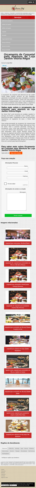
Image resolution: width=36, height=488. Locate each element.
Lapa (22, 448)
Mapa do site (4, 477)
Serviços (17, 17)
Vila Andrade (24, 451)
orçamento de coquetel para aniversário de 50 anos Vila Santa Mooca (18, 263)
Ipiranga (17, 448)
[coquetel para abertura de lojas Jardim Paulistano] (17, 340)
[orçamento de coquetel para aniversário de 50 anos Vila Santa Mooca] (17, 254)
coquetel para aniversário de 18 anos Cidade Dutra (18, 392)
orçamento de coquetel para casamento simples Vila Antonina (17, 306)
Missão (3, 472)
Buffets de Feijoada (6, 28)
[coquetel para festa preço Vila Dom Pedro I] (17, 234)
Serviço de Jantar (6, 46)
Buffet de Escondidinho (7, 21)
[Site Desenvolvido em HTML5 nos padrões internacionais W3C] (13, 485)
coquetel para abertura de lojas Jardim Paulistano (18, 349)
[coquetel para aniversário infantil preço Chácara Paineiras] (17, 276)
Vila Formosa (31, 451)
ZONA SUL (11, 448)
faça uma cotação (16, 153)
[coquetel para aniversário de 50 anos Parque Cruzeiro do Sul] (17, 319)
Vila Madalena (5, 453)
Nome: (26, 166)
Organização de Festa (7, 39)
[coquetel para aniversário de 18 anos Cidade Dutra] (17, 383)
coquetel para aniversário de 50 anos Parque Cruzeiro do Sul (18, 328)
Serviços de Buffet (6, 49)
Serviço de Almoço (6, 42)
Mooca (26, 448)
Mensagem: (23, 192)
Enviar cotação (18, 215)
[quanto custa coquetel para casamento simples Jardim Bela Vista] (17, 404)
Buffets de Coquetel (6, 24)
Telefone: (25, 176)
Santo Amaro (5, 451)
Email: (26, 171)
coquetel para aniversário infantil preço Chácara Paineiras (18, 285)
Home (2, 469)
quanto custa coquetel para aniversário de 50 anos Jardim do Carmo (18, 371)
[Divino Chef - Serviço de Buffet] (18, 8)
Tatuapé (17, 451)
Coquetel (4, 31)
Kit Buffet (4, 35)
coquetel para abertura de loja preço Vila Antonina (17, 435)
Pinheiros (31, 448)
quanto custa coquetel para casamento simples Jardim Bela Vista (18, 414)
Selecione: (4, 448)
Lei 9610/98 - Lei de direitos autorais (16, 464)
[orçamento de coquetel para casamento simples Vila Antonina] (17, 297)
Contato (3, 475)
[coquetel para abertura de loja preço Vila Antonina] (17, 426)
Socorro (12, 451)
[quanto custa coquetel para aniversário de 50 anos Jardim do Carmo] (17, 361)
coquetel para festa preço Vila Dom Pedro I (18, 243)
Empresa (3, 471)
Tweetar (4, 65)
